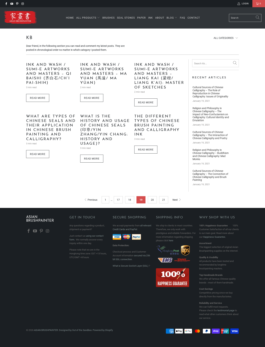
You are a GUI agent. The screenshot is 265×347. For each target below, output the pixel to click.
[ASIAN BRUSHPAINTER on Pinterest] (17, 3)
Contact (193, 17)
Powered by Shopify (103, 330)
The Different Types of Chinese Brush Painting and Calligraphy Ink (157, 126)
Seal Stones (126, 17)
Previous (92, 199)
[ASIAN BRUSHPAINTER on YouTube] (11, 3)
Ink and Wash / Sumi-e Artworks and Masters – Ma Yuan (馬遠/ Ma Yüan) (103, 74)
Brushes (108, 17)
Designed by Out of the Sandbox (75, 330)
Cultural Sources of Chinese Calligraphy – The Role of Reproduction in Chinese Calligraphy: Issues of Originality (210, 92)
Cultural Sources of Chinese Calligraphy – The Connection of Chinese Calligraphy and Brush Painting (210, 175)
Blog (171, 17)
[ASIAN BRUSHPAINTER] (20, 18)
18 (129, 199)
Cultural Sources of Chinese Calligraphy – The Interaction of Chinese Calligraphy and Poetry (210, 135)
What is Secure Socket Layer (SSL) (130, 265)
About (159, 17)
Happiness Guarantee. (214, 237)
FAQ (182, 17)
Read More (37, 97)
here (171, 240)
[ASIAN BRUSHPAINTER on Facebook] (6, 3)
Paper (141, 17)
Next (175, 199)
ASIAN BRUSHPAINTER (46, 330)
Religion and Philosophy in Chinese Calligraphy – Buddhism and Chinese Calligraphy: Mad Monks (211, 154)
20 (152, 199)
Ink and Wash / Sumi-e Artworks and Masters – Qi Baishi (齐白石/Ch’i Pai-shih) (49, 74)
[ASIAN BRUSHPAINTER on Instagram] (22, 3)
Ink (150, 17)
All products (86, 17)
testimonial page (225, 310)
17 (118, 199)
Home (70, 17)
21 (163, 199)
